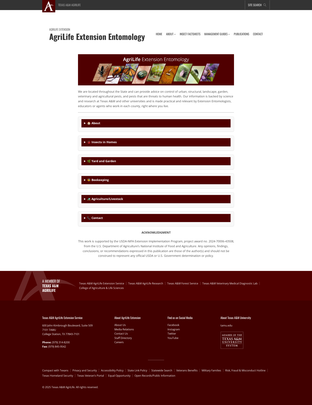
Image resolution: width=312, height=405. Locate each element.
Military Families (211, 370)
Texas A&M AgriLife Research (145, 283)
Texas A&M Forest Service (182, 283)
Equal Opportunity (119, 375)
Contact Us (121, 333)
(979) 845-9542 (57, 346)
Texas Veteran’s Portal (90, 375)
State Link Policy (137, 370)
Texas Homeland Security (57, 375)
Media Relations (124, 329)
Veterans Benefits (187, 370)
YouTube (173, 338)
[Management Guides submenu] (229, 34)
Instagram (174, 329)
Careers (119, 342)
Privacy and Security (84, 370)
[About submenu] (175, 34)
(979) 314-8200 (61, 342)
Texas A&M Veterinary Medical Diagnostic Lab (230, 283)
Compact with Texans (55, 370)
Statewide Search (161, 370)
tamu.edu (226, 325)
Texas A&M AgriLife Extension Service (101, 283)
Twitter (172, 333)
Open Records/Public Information (155, 375)
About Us (120, 325)
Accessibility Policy (112, 370)
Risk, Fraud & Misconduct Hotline (245, 370)
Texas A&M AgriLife (69, 5)
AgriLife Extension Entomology (97, 36)
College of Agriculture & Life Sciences (101, 288)
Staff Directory (123, 338)
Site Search (255, 5)
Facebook (173, 325)
